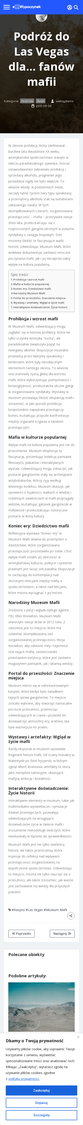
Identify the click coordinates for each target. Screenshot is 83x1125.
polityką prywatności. (24, 1079)
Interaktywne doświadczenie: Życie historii (40, 307)
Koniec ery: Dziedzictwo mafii (32, 288)
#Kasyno (18, 910)
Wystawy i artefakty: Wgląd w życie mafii (38, 302)
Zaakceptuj (41, 1090)
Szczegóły (41, 1115)
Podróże (27, 101)
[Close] (78, 1037)
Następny (60, 933)
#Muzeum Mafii (55, 910)
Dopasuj (41, 1103)
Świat (40, 101)
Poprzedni (23, 933)
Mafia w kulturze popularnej (31, 284)
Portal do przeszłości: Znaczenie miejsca (39, 298)
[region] (41, 1079)
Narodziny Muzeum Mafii (29, 293)
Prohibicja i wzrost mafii (28, 279)
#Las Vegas (34, 910)
